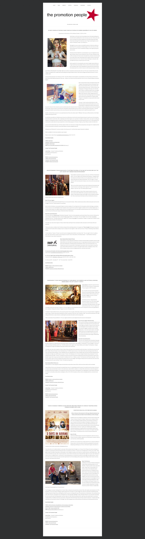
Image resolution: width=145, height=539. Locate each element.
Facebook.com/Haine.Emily (54, 142)
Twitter (69, 5)
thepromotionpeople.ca (53, 157)
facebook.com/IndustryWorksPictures (56, 268)
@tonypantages (65, 504)
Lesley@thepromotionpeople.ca (63, 134)
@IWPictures (51, 267)
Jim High (74, 218)
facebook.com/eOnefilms (65, 506)
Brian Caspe (67, 216)
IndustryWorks (85, 284)
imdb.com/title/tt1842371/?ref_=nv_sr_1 (55, 509)
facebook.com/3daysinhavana (55, 506)
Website (64, 5)
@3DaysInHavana (52, 504)
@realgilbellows (59, 504)
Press (59, 5)
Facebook (76, 5)
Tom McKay (94, 216)
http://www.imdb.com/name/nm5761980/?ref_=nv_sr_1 (58, 145)
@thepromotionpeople (54, 161)
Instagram (83, 5)
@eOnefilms (70, 504)
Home (54, 5)
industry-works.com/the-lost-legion (55, 265)
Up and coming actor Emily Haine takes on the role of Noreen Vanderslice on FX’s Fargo (72, 30)
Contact (89, 5)
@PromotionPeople (52, 158)
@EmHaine (51, 140)
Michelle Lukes (56, 215)
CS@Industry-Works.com (57, 256)
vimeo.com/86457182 (55, 508)
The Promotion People (53, 160)
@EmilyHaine (52, 143)
